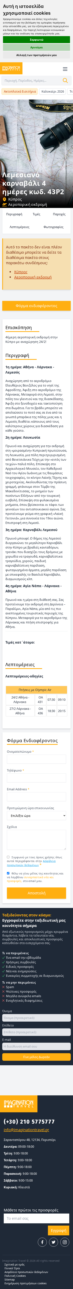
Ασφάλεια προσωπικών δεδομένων (26, 1272)
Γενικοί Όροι (12, 1268)
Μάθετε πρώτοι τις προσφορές (31, 1210)
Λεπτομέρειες (19, 227)
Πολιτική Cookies (15, 1276)
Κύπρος (15, 199)
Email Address (18, 789)
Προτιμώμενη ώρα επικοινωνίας (30, 808)
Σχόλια (12, 827)
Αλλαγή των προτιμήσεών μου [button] (36, 55)
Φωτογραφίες (53, 227)
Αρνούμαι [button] (36, 47)
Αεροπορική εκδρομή (27, 204)
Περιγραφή (14, 214)
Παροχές (59, 214)
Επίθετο (8, 1025)
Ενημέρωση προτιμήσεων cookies (25, 1283)
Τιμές (36, 214)
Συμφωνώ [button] (36, 39)
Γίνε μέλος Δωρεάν (36, 1057)
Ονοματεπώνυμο (20, 752)
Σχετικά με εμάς (14, 1264)
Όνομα (7, 1011)
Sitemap (9, 1279)
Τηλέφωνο (15, 770)
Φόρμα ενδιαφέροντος (36, 305)
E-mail (6, 1040)
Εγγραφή (58, 1230)
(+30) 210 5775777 (29, 1121)
